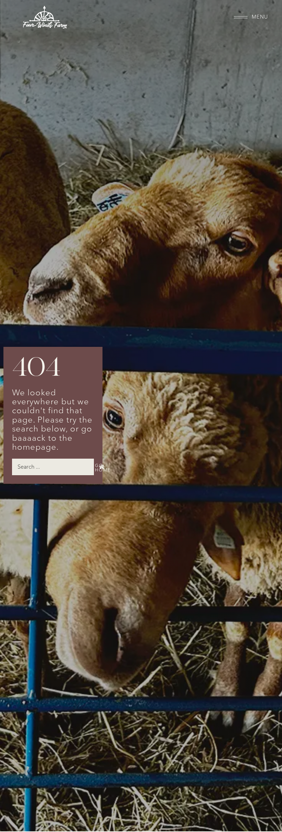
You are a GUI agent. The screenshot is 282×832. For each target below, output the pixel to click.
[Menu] (241, 17)
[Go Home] (101, 467)
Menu (260, 17)
